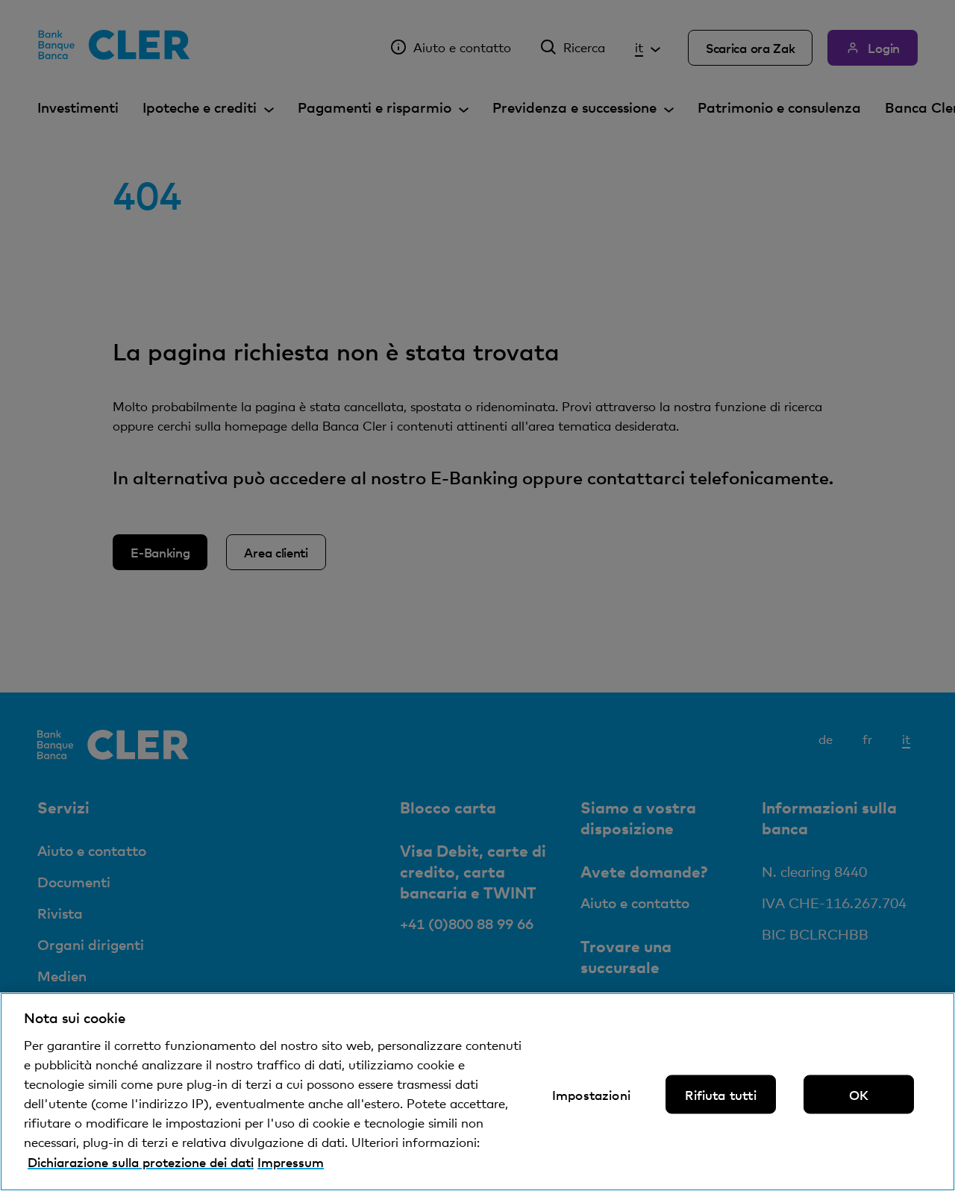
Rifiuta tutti (720, 1095)
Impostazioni (591, 1095)
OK (858, 1095)
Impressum (290, 1162)
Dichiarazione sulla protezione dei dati (141, 1162)
